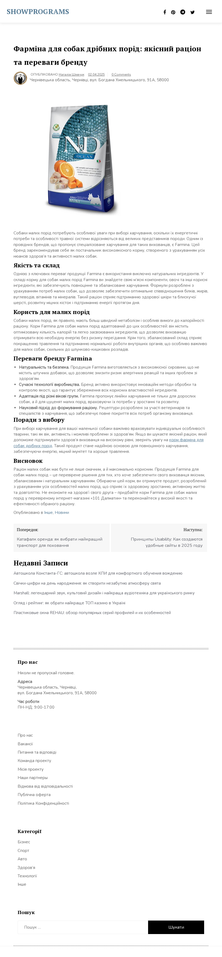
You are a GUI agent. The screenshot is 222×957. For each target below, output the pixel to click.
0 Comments (121, 74)
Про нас (25, 735)
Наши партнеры (33, 777)
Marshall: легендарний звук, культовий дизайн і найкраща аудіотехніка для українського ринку (104, 593)
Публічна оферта (34, 794)
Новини (62, 512)
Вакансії (25, 744)
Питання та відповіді (37, 752)
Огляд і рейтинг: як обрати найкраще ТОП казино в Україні (69, 603)
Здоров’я (26, 867)
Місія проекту (31, 769)
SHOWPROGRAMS (38, 11)
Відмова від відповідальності (45, 786)
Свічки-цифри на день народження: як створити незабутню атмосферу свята (87, 583)
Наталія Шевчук (71, 74)
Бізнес (24, 842)
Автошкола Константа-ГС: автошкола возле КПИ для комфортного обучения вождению (98, 573)
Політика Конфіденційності (43, 803)
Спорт (23, 850)
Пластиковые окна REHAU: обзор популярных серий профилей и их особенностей (92, 612)
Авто (22, 859)
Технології (27, 876)
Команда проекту (34, 760)
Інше (48, 512)
